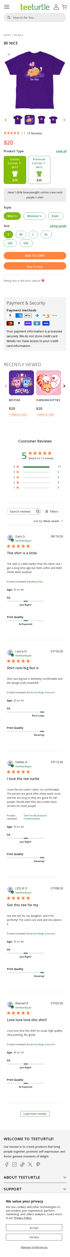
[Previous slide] (5, 120)
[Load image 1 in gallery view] (18, 120)
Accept (34, 1227)
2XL (10, 243)
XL (46, 234)
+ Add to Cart (18, 414)
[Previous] (6, 386)
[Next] (64, 386)
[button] (7, 7)
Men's (12, 216)
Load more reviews (35, 1114)
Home (7, 35)
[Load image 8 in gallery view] (41, 120)
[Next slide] (64, 120)
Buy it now (35, 266)
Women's (34, 216)
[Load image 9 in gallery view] (53, 120)
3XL (26, 243)
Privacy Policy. (23, 1218)
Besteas (14, 400)
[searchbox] (21, 511)
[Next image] (30, 383)
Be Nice (18, 35)
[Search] (8, 17)
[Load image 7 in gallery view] (30, 120)
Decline (34, 1237)
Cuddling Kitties (48, 400)
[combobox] (35, 17)
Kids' (56, 216)
